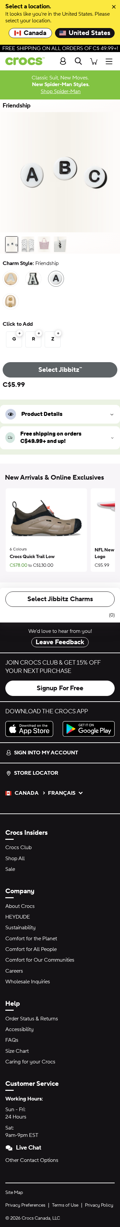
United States (89, 33)
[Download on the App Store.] (31, 729)
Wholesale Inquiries (27, 981)
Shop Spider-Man (61, 91)
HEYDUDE (17, 917)
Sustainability (20, 927)
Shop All (15, 858)
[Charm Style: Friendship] (56, 279)
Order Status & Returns (31, 1018)
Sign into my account (46, 752)
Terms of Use (65, 1205)
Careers (14, 971)
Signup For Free (60, 688)
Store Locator (36, 773)
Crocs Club (18, 847)
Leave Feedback (60, 642)
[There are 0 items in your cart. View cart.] (93, 61)
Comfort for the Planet (31, 938)
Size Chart (17, 1051)
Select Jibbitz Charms (60, 599)
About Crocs (20, 906)
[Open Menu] (110, 61)
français (61, 793)
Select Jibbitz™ (60, 369)
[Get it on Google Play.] (89, 729)
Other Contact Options (31, 1160)
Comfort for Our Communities (39, 960)
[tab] (11, 244)
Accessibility (19, 1029)
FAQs (11, 1040)
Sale (10, 869)
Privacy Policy (99, 1205)
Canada (35, 33)
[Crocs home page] (22, 61)
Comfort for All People (31, 949)
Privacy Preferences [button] (25, 1205)
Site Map (14, 1193)
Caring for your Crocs (30, 1061)
